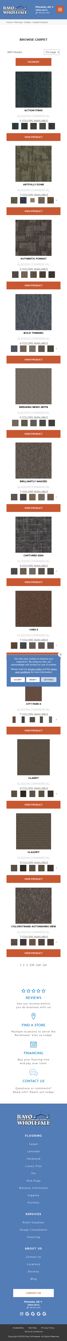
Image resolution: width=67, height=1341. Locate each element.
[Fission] (41, 348)
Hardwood (33, 1158)
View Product (33, 137)
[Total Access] (52, 422)
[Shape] (33, 311)
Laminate (33, 1151)
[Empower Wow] (41, 496)
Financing (33, 1237)
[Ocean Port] (24, 126)
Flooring (18, 22)
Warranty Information (33, 1188)
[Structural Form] (52, 274)
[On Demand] (43, 422)
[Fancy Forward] (33, 905)
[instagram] (21, 1314)
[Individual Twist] (33, 274)
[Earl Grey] (43, 126)
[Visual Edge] (33, 237)
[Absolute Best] (41, 942)
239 (31, 965)
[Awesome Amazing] (41, 200)
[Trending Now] (33, 386)
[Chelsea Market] (33, 608)
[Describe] (32, 793)
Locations (33, 1264)
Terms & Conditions (34, 1331)
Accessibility (18, 1328)
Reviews (33, 1271)
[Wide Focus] (23, 942)
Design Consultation (33, 1229)
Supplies (33, 1195)
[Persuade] (41, 793)
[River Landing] (23, 645)
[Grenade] (23, 348)
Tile (33, 1173)
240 (38, 965)
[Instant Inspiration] (51, 496)
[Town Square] (51, 645)
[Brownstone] (33, 126)
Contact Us (33, 1256)
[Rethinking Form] (43, 274)
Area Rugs (34, 1180)
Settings (48, 679)
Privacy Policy (47, 1328)
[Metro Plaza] (41, 645)
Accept (18, 679)
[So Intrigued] (33, 460)
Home (9, 22)
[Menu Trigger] (60, 9)
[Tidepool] (33, 89)
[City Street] (52, 126)
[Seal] (51, 348)
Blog (33, 1278)
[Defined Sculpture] (24, 274)
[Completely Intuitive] (32, 496)
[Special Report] (24, 422)
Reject (32, 679)
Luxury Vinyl (33, 1166)
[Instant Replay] (33, 422)
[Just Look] (51, 942)
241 (45, 965)
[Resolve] (33, 757)
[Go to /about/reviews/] (33, 1000)
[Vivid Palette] (51, 200)
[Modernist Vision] (32, 200)
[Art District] (32, 645)
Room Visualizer (33, 1222)
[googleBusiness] (27, 1314)
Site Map (32, 1328)
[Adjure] (51, 793)
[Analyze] (23, 793)
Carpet (27, 22)
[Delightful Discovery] (33, 163)
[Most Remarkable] (23, 200)
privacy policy (35, 669)
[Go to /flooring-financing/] (33, 1054)
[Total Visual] (32, 942)
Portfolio (33, 1202)
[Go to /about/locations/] (33, 1026)
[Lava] (32, 348)
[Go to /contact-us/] (33, 1082)
